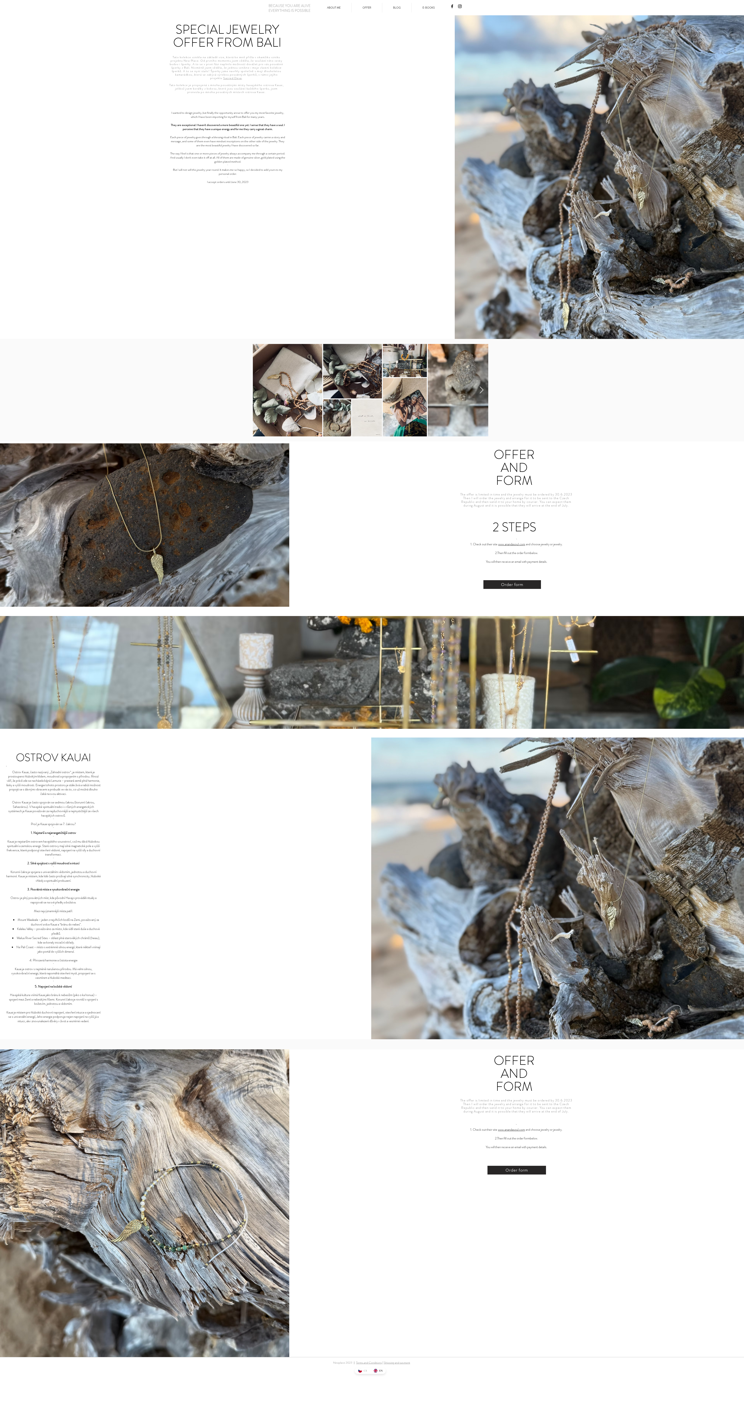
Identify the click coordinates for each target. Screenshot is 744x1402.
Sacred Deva (232, 78)
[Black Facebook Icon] (452, 6)
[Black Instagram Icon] (459, 6)
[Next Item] (481, 390)
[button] (367, 7)
